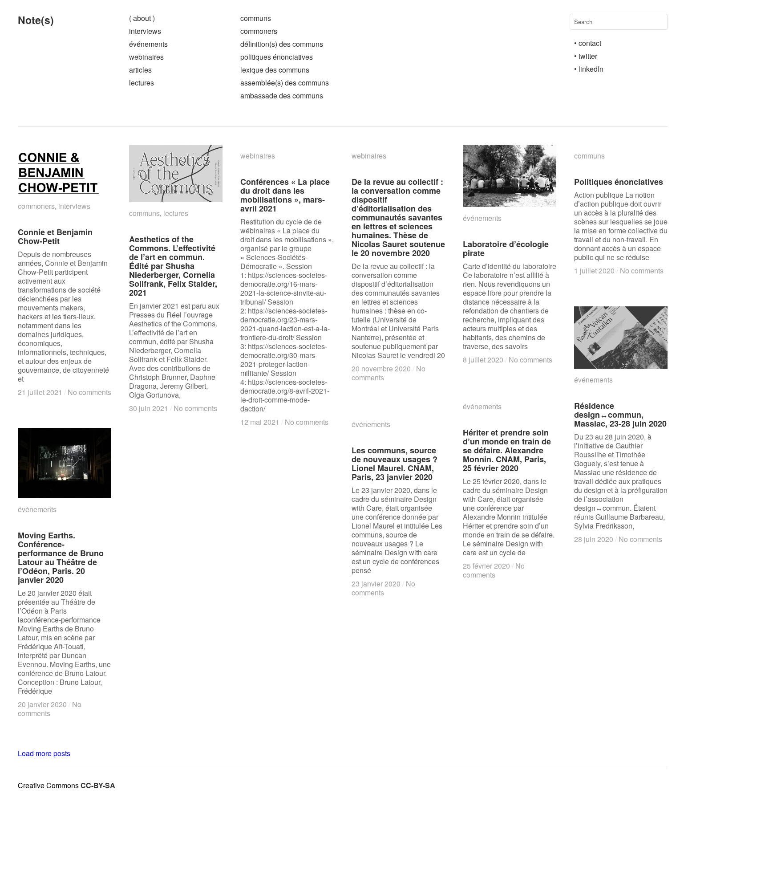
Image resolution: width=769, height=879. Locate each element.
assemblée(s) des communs (284, 82)
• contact (587, 43)
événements (148, 44)
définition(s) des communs (281, 44)
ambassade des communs (281, 95)
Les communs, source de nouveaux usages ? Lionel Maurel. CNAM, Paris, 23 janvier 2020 (394, 463)
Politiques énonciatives (618, 181)
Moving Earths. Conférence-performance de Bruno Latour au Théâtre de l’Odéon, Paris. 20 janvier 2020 (61, 557)
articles (140, 70)
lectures (141, 82)
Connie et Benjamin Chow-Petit (55, 236)
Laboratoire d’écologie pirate (506, 248)
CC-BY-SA (98, 785)
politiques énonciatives (276, 57)
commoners (258, 31)
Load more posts (44, 753)
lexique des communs (274, 70)
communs (255, 18)
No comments (89, 392)
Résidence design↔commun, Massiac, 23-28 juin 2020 (620, 414)
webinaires (146, 57)
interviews (145, 31)
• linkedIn (588, 69)
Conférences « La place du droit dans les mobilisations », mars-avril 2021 (285, 195)
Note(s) (36, 19)
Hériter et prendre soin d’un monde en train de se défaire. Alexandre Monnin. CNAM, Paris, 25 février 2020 (507, 450)
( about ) (142, 18)
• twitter (585, 56)
